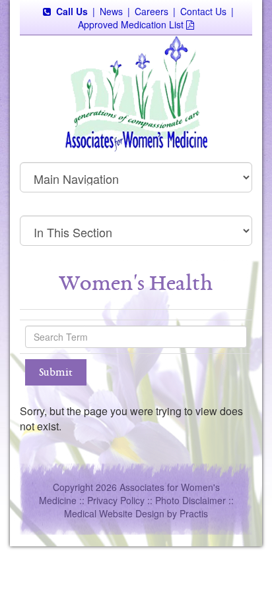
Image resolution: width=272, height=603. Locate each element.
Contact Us (203, 11)
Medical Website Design (114, 513)
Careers (151, 11)
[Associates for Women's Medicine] (136, 92)
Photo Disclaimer (190, 500)
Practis (194, 513)
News (111, 11)
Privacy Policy (116, 500)
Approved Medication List (131, 24)
